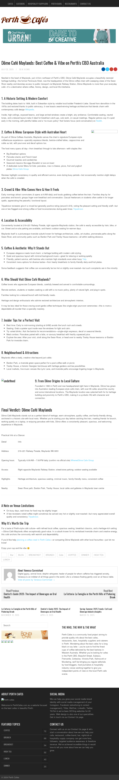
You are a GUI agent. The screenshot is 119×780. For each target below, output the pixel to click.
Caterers (20, 3)
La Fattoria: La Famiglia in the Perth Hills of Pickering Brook (89, 595)
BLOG (21, 554)
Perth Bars (56, 3)
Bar (11, 554)
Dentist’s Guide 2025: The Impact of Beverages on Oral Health (30, 595)
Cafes (10, 3)
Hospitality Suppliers (38, 3)
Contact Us (85, 3)
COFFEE (72, 554)
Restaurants (71, 3)
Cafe (61, 554)
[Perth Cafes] (24, 23)
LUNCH (6, 559)
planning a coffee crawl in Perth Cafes (34, 539)
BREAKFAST (35, 554)
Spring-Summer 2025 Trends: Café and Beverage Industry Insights (96, 610)
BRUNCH (50, 554)
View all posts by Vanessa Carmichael (36, 579)
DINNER (85, 554)
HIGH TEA (99, 554)
